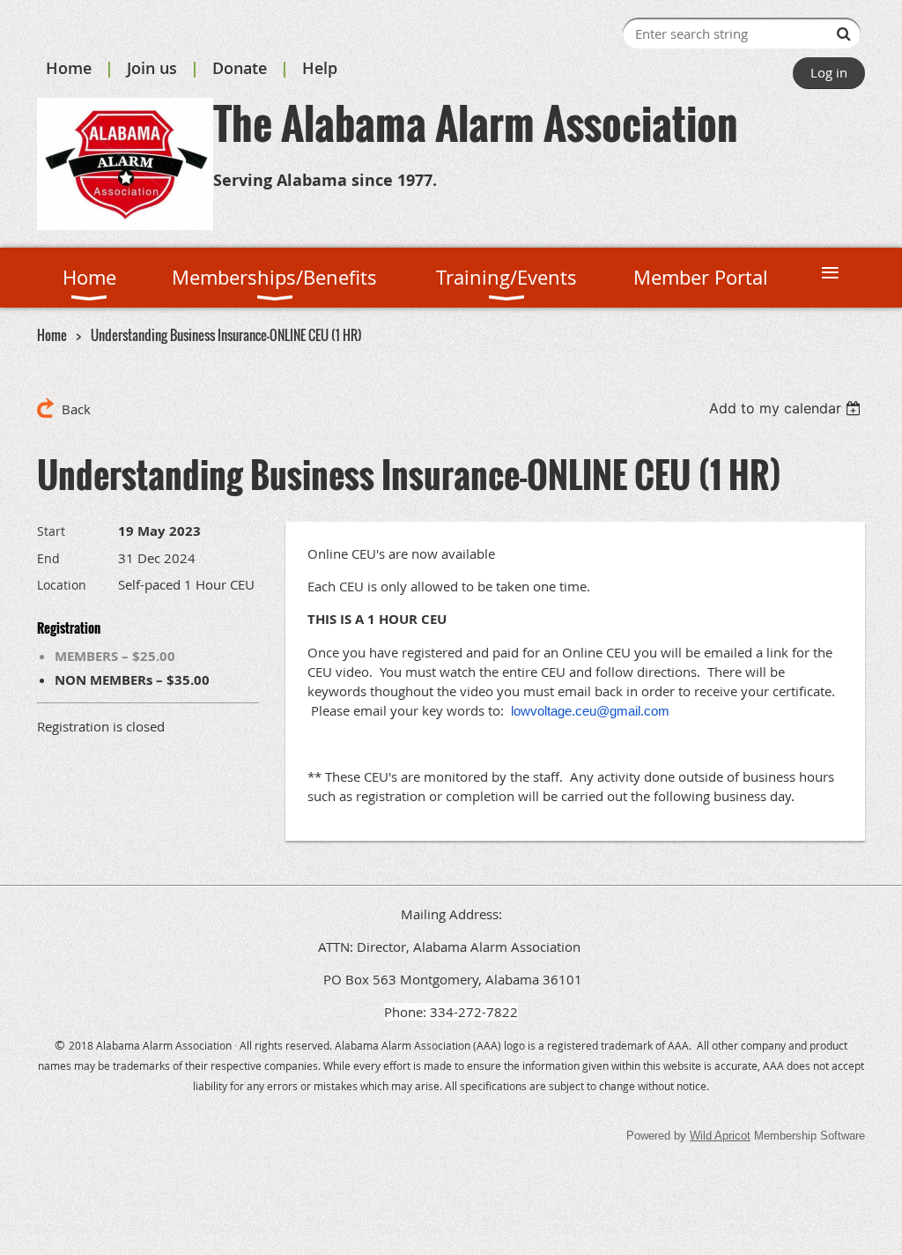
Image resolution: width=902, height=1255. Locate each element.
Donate (239, 67)
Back (76, 409)
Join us (152, 67)
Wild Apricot (720, 1135)
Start (51, 531)
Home (69, 67)
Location (61, 584)
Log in (828, 72)
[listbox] (787, 408)
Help (319, 67)
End (48, 558)
